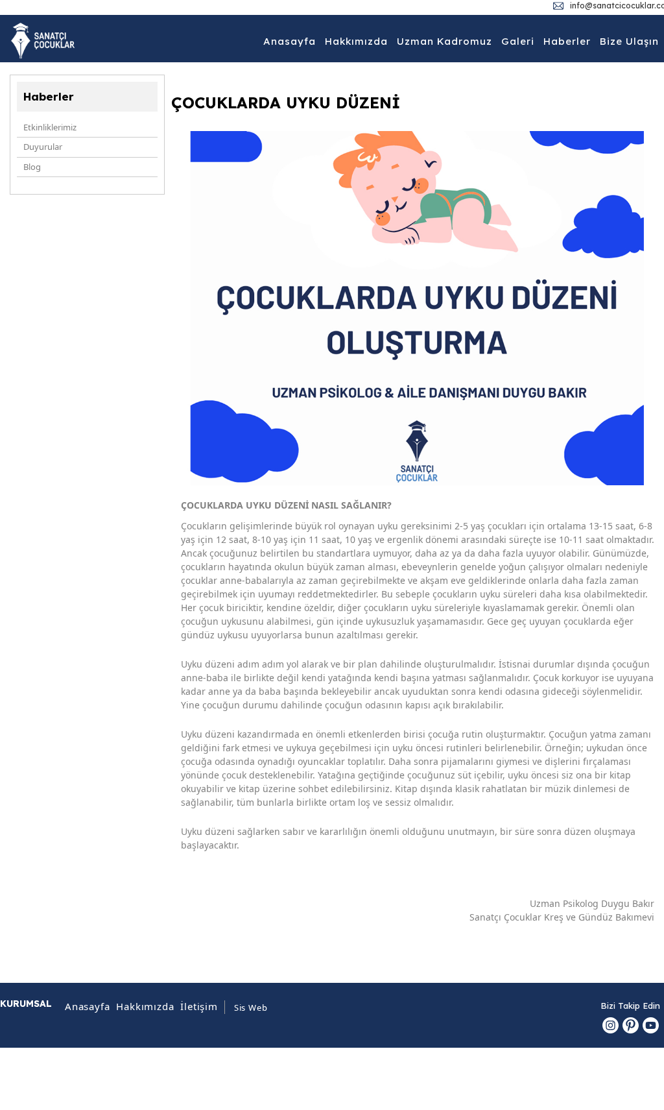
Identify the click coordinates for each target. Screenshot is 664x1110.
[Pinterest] (630, 1025)
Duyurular (42, 146)
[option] (418, 308)
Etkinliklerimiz (50, 127)
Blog (32, 167)
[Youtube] (651, 1025)
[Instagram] (610, 1025)
